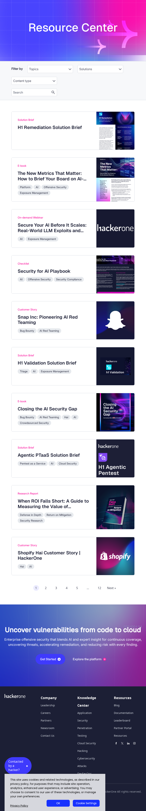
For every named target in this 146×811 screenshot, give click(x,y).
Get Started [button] (48, 659)
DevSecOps (84, 773)
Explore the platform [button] (87, 659)
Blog (117, 705)
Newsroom (47, 728)
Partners (46, 720)
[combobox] (50, 67)
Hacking (82, 751)
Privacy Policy (19, 805)
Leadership (48, 705)
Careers (46, 713)
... (88, 588)
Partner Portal (123, 728)
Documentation (123, 713)
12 (99, 588)
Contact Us (47, 735)
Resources (120, 735)
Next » (111, 588)
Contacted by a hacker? (15, 765)
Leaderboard (122, 720)
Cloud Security (86, 743)
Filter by (17, 69)
